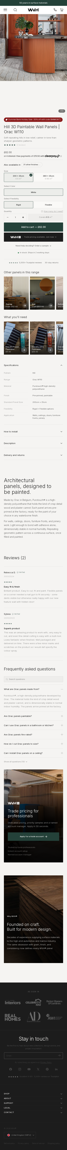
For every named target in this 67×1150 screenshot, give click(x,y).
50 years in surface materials (33, 3)
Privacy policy (23, 1143)
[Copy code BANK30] (60, 119)
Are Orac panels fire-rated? (18, 734)
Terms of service (38, 1143)
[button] (5, 10)
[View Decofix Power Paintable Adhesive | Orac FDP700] (24, 350)
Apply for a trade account (32, 836)
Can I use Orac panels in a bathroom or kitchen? (29, 725)
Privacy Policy (46, 1062)
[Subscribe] (59, 1055)
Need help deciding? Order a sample (32, 246)
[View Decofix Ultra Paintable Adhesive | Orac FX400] (50, 350)
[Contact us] (55, 10)
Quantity (8, 211)
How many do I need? (53, 211)
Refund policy (9, 1143)
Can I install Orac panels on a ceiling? (23, 753)
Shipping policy (53, 1143)
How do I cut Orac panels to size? (21, 743)
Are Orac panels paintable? (18, 716)
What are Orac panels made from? (21, 689)
